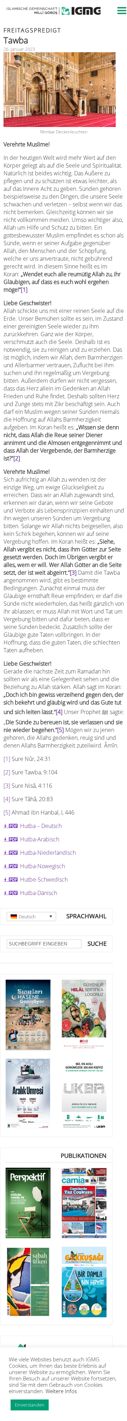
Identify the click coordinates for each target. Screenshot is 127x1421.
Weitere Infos (61, 1391)
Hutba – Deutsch (41, 826)
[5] (60, 730)
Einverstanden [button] (29, 1405)
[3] (73, 572)
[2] (16, 458)
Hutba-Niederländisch (48, 853)
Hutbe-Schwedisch (44, 879)
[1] (24, 290)
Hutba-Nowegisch (42, 866)
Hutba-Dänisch (38, 893)
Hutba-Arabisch (39, 839)
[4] (59, 712)
